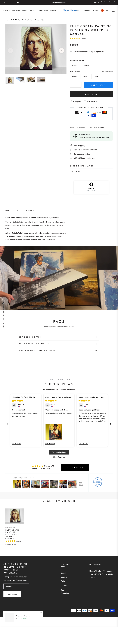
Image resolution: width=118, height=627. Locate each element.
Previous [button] (10, 50)
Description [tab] (12, 210)
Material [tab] (31, 210)
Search (63, 573)
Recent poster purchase (24, 616)
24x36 (74, 76)
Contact (64, 585)
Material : (77, 60)
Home (8, 20)
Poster (74, 65)
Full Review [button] (16, 444)
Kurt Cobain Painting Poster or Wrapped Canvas (12, 534)
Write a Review (75, 467)
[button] (87, 10)
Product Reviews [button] (59, 452)
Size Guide (109, 71)
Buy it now (91, 94)
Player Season (10, 527)
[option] (35, 49)
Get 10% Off (3, 323)
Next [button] (61, 50)
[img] (17, 401)
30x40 (85, 76)
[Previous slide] (7, 424)
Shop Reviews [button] (59, 457)
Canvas (86, 65)
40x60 (96, 76)
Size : (75, 71)
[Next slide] (111, 424)
